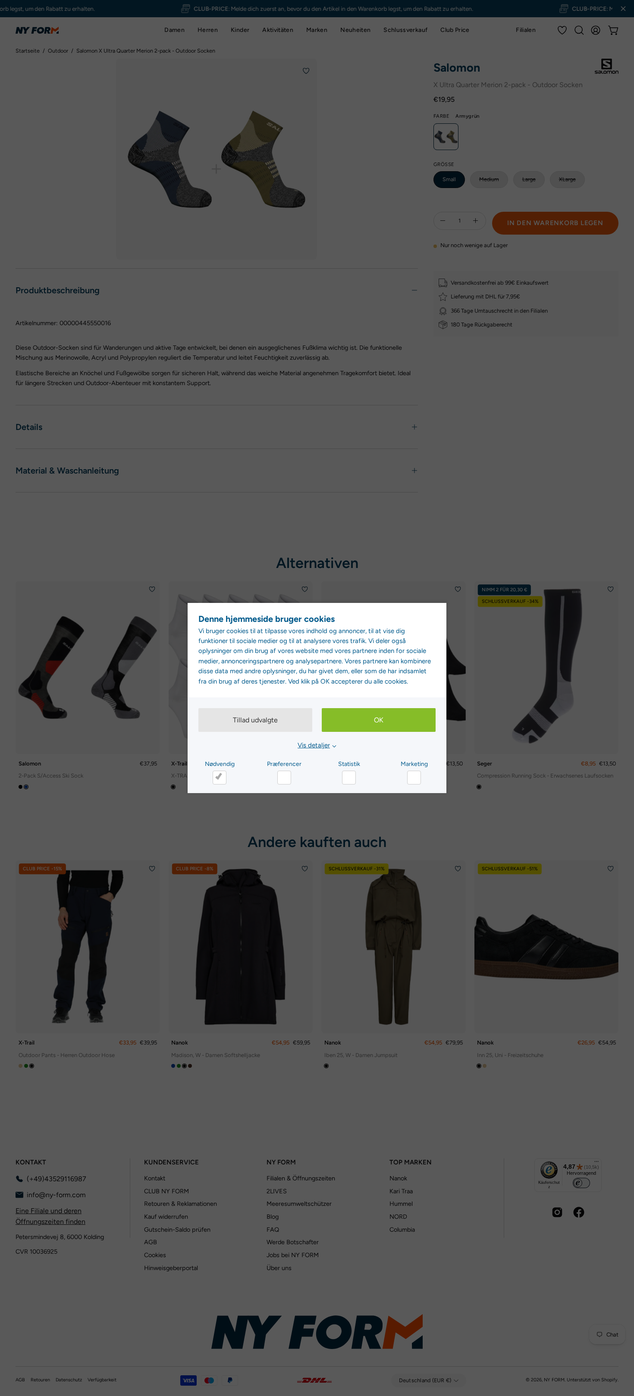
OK (378, 720)
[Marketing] (414, 777)
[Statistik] (349, 777)
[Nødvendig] (219, 777)
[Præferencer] (284, 777)
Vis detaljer (314, 745)
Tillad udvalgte (255, 720)
